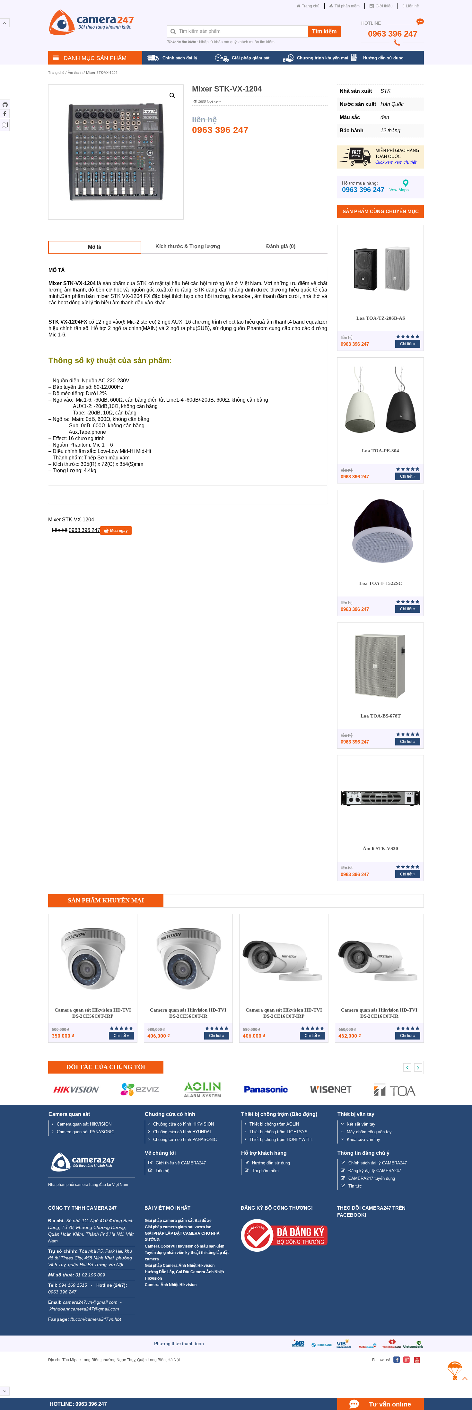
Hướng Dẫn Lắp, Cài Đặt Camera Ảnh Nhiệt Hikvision (184, 1275)
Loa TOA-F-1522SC (380, 583)
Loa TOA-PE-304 (380, 450)
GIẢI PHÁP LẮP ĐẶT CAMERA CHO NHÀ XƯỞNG (182, 1236)
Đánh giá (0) (280, 246)
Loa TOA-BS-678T (381, 715)
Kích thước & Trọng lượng (187, 246)
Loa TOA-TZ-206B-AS (380, 318)
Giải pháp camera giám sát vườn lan (178, 1227)
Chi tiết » (407, 344)
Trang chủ (56, 72)
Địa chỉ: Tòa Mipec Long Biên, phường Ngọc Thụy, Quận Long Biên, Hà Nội (114, 1360)
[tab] (94, 247)
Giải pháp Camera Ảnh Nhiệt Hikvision (179, 1265)
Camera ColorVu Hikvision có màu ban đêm (184, 1246)
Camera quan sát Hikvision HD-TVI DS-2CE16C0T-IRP (284, 1013)
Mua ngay (119, 530)
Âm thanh (75, 72)
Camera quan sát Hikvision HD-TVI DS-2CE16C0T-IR (379, 1013)
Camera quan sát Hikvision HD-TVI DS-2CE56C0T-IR (188, 1013)
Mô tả (94, 247)
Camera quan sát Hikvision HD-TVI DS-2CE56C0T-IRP (93, 1013)
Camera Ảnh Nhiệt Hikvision (171, 1285)
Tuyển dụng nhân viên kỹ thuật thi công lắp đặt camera (187, 1255)
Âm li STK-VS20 (380, 848)
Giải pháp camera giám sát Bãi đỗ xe (178, 1220)
